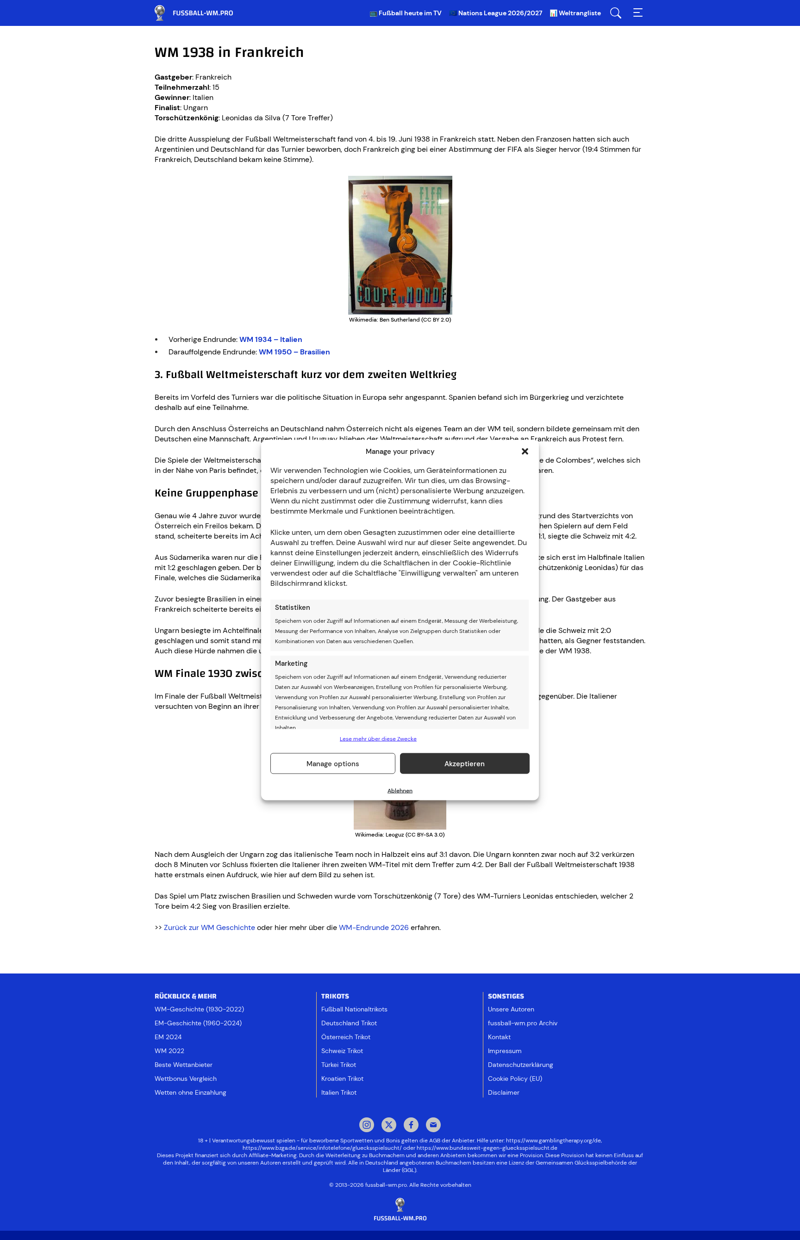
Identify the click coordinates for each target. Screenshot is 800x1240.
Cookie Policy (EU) (515, 1078)
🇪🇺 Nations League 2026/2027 (495, 13)
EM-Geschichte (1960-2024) (198, 1023)
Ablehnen (400, 791)
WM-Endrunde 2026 (374, 927)
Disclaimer (503, 1092)
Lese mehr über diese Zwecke (378, 739)
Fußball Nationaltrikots (354, 1009)
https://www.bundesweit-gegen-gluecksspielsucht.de (487, 1148)
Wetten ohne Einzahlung (190, 1092)
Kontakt (499, 1037)
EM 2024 (168, 1037)
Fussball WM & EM (201, 13)
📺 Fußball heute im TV (405, 13)
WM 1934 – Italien (270, 339)
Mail (433, 1125)
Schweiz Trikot (342, 1051)
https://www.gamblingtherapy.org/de (553, 1140)
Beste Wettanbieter (183, 1064)
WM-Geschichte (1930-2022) (199, 1009)
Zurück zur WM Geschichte (209, 927)
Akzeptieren (464, 763)
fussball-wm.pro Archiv (522, 1023)
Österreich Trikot (345, 1037)
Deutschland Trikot (349, 1023)
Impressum (505, 1051)
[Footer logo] (400, 1209)
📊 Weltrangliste (575, 13)
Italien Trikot (338, 1092)
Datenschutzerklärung (520, 1064)
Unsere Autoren (511, 1009)
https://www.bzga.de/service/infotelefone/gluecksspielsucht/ (322, 1148)
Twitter (388, 1125)
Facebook (411, 1125)
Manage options (332, 763)
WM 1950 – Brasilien (294, 352)
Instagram (366, 1125)
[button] (525, 451)
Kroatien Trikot (342, 1078)
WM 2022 (169, 1051)
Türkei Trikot (338, 1064)
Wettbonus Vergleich (186, 1078)
